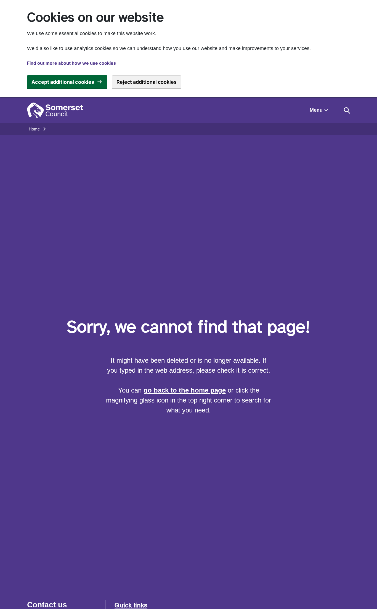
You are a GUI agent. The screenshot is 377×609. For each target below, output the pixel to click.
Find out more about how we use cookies (71, 63)
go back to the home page (185, 390)
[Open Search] (346, 110)
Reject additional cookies (146, 82)
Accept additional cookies (62, 82)
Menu (316, 110)
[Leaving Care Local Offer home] (55, 110)
